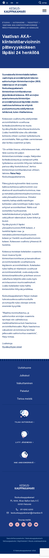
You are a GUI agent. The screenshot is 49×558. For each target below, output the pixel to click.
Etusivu (6, 22)
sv (17, 3)
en (12, 3)
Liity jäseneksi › (24, 442)
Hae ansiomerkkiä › (24, 462)
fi (7, 3)
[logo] (14, 10)
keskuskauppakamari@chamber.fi (26, 513)
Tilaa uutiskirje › (24, 422)
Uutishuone (19, 22)
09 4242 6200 (26, 509)
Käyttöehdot (22, 541)
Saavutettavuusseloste (15, 538)
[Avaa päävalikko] (44, 10)
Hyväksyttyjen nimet (12, 346)
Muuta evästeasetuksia (37, 541)
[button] (42, 2)
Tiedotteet (32, 22)
